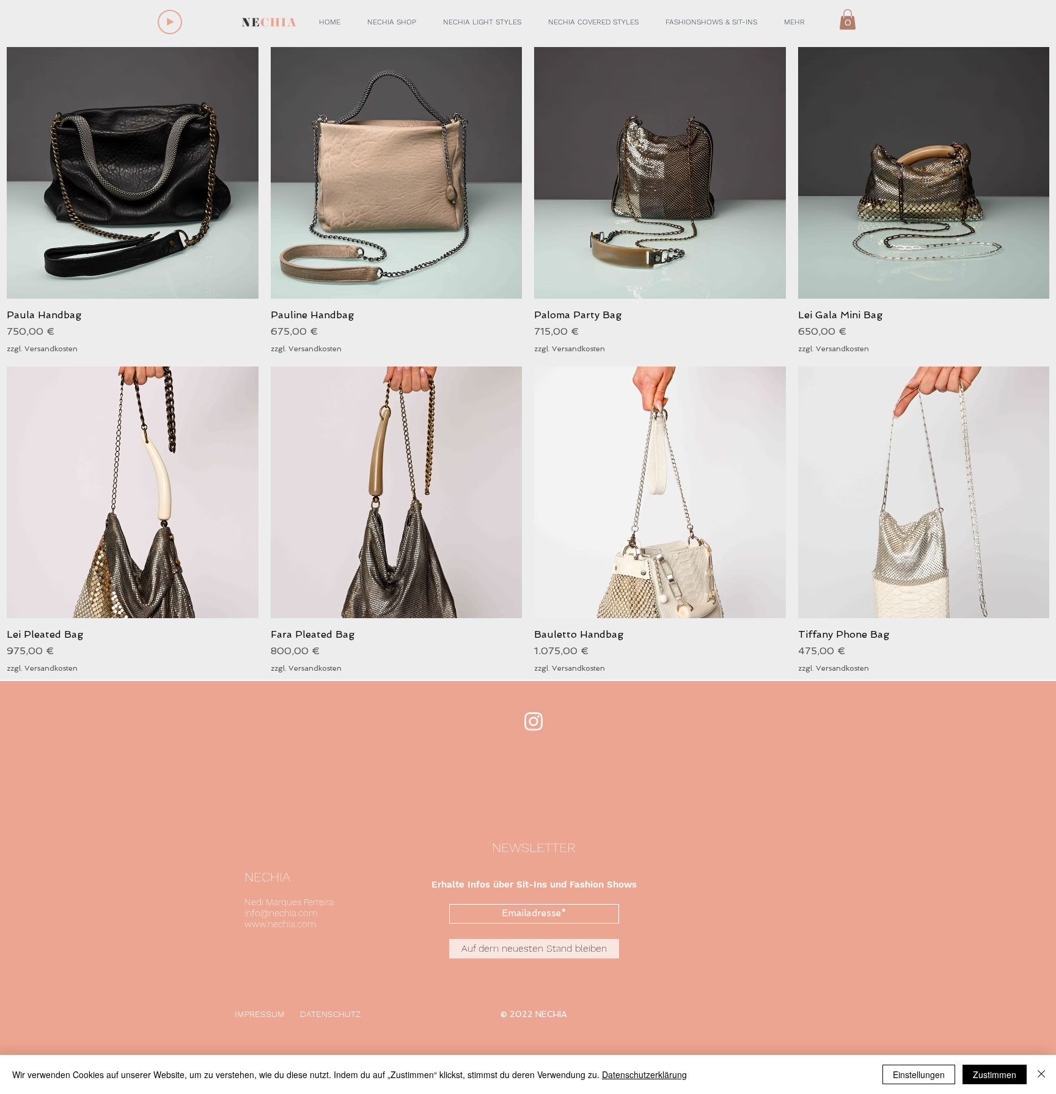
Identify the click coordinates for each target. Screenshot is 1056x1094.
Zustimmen (994, 1074)
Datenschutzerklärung (644, 1074)
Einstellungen (919, 1074)
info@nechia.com (280, 913)
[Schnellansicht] (132, 173)
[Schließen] (1041, 1074)
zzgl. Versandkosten (42, 349)
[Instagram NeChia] (533, 721)
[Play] (170, 22)
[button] (392, 22)
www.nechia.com (280, 924)
